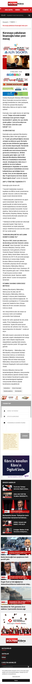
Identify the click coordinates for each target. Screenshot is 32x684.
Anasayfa (5, 22)
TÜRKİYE (25, 10)
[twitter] (10, 75)
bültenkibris (7, 388)
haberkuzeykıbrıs (8, 391)
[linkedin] (12, 75)
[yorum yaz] (19, 75)
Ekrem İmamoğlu (16, 388)
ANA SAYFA (9, 10)
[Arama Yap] (29, 15)
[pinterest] (15, 75)
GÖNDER (25, 436)
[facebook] (8, 75)
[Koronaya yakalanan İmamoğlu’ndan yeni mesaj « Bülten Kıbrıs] (16, 3)
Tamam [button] (16, 680)
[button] (30, 10)
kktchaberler (18, 391)
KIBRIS (17, 10)
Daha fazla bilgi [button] (16, 676)
